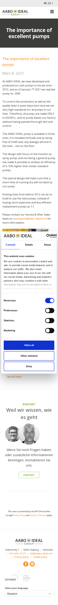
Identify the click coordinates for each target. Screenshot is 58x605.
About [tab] (47, 244)
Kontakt (29, 474)
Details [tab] (29, 244)
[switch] (49, 310)
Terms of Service (38, 515)
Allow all (29, 345)
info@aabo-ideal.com (41, 553)
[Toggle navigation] (52, 11)
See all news (14, 376)
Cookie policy (40, 556)
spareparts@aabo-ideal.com (30, 218)
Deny (29, 366)
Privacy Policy (19, 515)
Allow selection (29, 355)
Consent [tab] (10, 244)
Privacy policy (21, 556)
